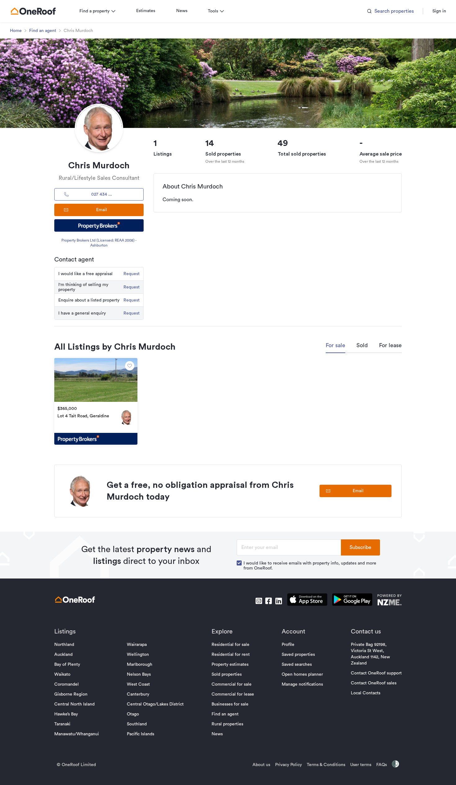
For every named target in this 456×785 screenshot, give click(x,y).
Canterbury (138, 694)
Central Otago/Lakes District (155, 704)
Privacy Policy (288, 765)
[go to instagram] (258, 601)
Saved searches (297, 664)
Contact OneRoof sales (373, 683)
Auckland (63, 654)
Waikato (62, 674)
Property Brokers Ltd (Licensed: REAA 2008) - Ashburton (98, 242)
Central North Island (74, 704)
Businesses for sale (230, 704)
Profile (288, 644)
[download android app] (352, 600)
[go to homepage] (33, 11)
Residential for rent (231, 654)
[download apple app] (307, 600)
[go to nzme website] (389, 600)
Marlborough (139, 664)
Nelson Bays (139, 674)
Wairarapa (137, 644)
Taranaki (62, 724)
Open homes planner (302, 674)
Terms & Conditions (326, 765)
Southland (137, 724)
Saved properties (298, 654)
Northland (64, 644)
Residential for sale (230, 644)
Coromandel (66, 684)
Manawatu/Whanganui (76, 734)
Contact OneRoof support (376, 673)
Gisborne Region (70, 694)
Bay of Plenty (67, 664)
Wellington (138, 654)
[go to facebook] (268, 601)
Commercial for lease (233, 694)
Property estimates (230, 664)
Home (16, 31)
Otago (133, 714)
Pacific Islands (140, 734)
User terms (360, 765)
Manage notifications (302, 684)
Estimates (145, 11)
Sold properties (227, 674)
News (181, 11)
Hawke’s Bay (66, 714)
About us (261, 765)
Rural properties (227, 724)
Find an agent (42, 31)
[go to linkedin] (278, 601)
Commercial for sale (232, 684)
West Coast (138, 684)
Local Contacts (365, 693)
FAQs (381, 765)
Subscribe (360, 547)
